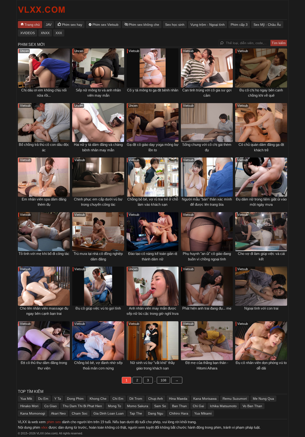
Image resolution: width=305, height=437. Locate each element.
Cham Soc (79, 413)
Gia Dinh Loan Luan (108, 413)
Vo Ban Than (252, 406)
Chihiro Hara (178, 413)
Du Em (43, 398)
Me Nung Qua (263, 398)
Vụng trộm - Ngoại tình (207, 24)
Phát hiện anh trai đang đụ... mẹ (206, 308)
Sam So (160, 406)
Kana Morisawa (205, 398)
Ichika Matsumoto (223, 406)
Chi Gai (198, 406)
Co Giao (50, 406)
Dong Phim (75, 398)
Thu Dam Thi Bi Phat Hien (82, 406)
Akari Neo (58, 413)
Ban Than (179, 406)
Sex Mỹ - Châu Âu (267, 24)
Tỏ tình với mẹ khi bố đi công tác (44, 254)
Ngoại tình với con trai (261, 308)
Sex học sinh (174, 24)
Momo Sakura (137, 406)
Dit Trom (135, 398)
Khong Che (98, 398)
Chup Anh (155, 398)
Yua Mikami (203, 413)
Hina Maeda (178, 398)
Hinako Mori (29, 406)
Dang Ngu (155, 413)
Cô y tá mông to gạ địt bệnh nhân (152, 90)
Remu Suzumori (235, 398)
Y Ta (57, 398)
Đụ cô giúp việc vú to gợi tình (98, 308)
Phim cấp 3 (239, 24)
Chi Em (117, 398)
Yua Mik (26, 398)
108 (163, 380)
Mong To (114, 406)
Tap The (136, 413)
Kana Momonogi (32, 413)
